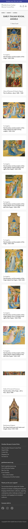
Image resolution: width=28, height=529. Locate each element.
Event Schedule (5, 472)
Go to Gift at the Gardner (8, 468)
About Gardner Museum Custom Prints (11, 448)
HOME (3, 13)
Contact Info (4, 452)
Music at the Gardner (8, 475)
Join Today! (19, 1)
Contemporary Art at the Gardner (11, 477)
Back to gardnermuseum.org (8, 466)
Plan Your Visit (5, 470)
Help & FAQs (4, 450)
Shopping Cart (5, 454)
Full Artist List (4, 456)
